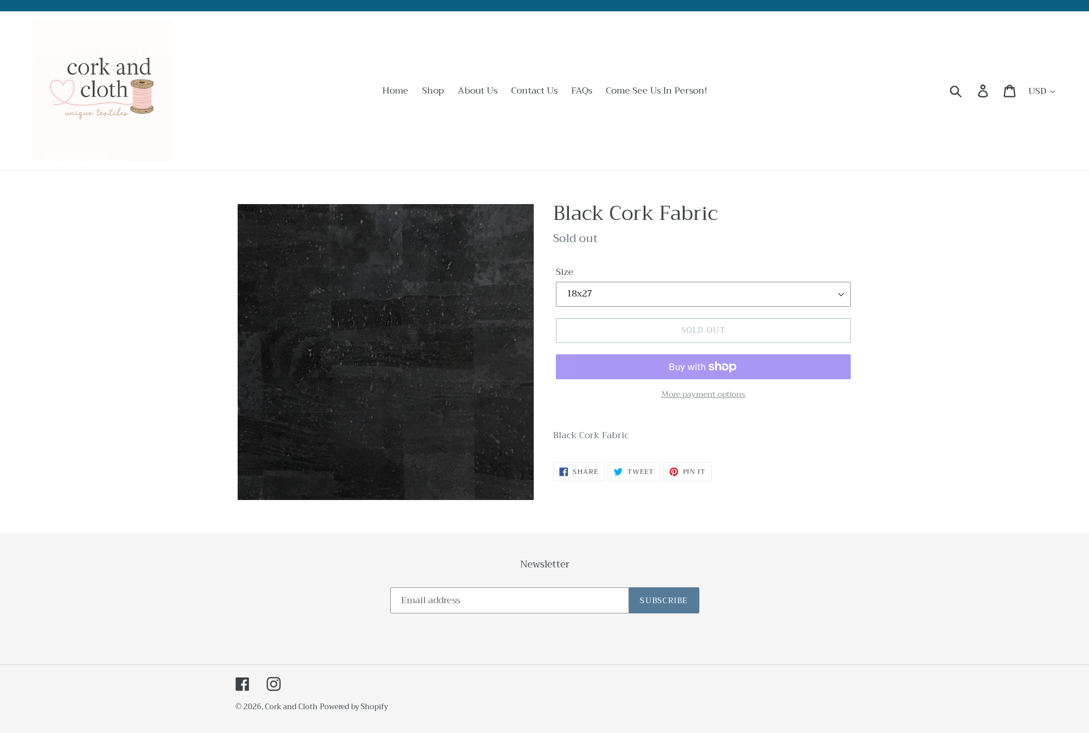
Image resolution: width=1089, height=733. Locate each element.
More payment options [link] (703, 394)
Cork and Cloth (291, 706)
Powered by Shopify (354, 706)
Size (564, 272)
